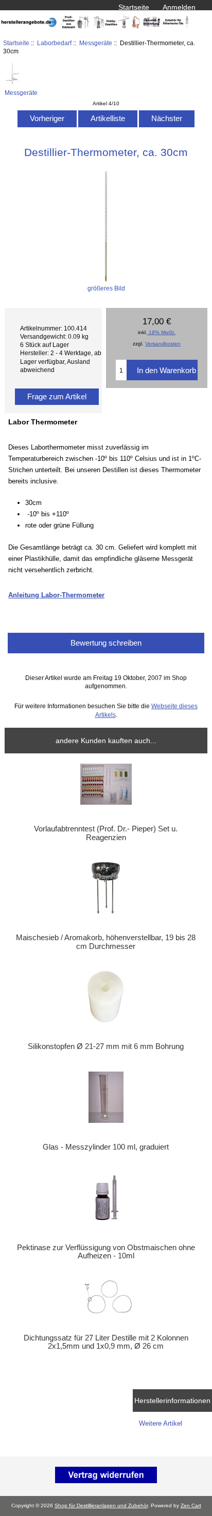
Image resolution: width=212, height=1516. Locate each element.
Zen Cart (191, 1505)
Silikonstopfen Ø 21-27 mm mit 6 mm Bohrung (106, 1046)
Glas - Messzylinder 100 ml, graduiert (106, 1147)
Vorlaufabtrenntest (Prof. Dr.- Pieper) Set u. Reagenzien (106, 833)
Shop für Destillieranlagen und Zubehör (101, 1505)
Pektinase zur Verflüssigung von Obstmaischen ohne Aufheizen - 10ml (106, 1251)
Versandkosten (163, 343)
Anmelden (179, 7)
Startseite (133, 7)
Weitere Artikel (160, 1423)
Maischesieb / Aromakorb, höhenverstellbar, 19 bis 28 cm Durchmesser (106, 942)
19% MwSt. (161, 332)
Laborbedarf (54, 43)
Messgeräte (95, 43)
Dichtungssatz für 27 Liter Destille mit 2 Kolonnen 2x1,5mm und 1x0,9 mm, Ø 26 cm (106, 1342)
